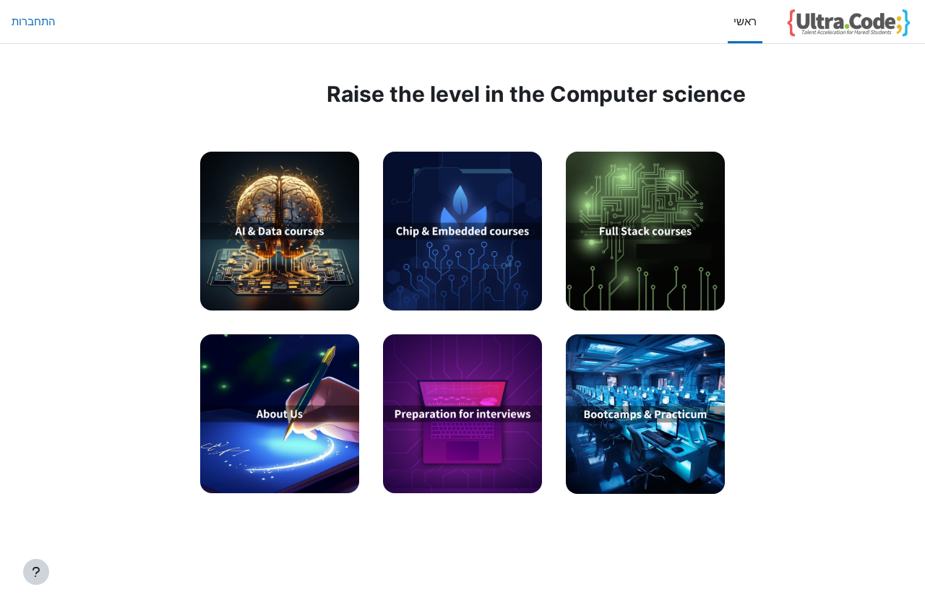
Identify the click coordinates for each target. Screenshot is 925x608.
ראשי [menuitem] (745, 21)
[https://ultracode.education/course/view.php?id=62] (645, 485)
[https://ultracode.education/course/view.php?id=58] (645, 301)
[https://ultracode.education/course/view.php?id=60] (279, 301)
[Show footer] (36, 572)
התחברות (34, 21)
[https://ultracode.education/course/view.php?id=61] (462, 485)
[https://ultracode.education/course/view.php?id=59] (462, 301)
